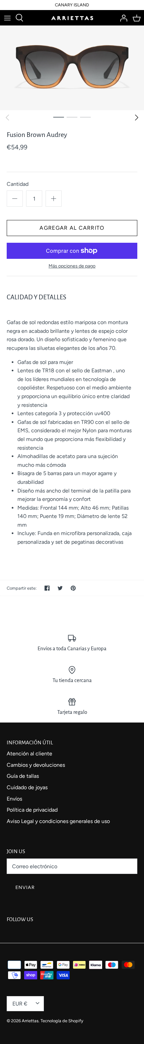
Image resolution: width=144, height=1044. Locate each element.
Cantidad (17, 184)
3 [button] (85, 116)
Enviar (25, 887)
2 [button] (72, 116)
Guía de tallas (23, 776)
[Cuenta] (122, 17)
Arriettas (30, 1020)
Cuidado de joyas (27, 787)
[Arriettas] (72, 17)
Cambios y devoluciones (36, 765)
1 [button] (58, 116)
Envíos (14, 799)
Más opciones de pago (72, 266)
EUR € (19, 1003)
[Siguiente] (136, 117)
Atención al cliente (29, 753)
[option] (72, 68)
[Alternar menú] (7, 17)
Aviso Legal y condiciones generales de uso (58, 821)
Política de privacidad (32, 810)
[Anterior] (7, 117)
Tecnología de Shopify (62, 1020)
